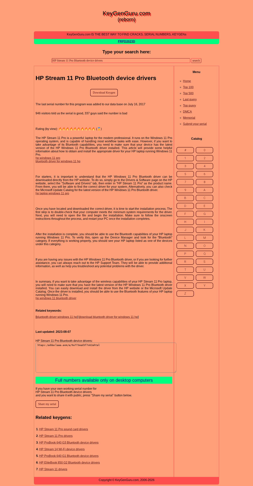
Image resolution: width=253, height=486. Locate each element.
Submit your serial (195, 123)
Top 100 (188, 87)
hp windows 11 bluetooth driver (56, 298)
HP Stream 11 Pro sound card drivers (63, 429)
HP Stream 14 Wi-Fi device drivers (62, 449)
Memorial (189, 117)
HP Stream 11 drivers (53, 469)
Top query (189, 105)
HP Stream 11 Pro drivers (56, 435)
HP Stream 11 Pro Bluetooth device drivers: (64, 340)
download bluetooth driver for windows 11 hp (108, 317)
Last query (190, 99)
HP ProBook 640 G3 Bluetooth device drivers (69, 442)
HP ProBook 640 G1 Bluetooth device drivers (69, 455)
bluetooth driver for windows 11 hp (58, 161)
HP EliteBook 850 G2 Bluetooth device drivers (69, 462)
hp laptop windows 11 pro (52, 193)
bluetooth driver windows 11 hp (56, 317)
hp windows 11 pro (48, 158)
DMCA (187, 111)
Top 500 (188, 93)
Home (187, 81)
